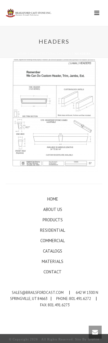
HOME (52, 199)
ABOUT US (52, 209)
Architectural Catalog (50, 53)
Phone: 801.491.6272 (73, 298)
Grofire (93, 339)
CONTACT (52, 272)
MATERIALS (52, 261)
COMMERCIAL (52, 240)
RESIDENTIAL (52, 230)
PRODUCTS (53, 220)
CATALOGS (52, 251)
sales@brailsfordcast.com (38, 292)
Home (22, 53)
